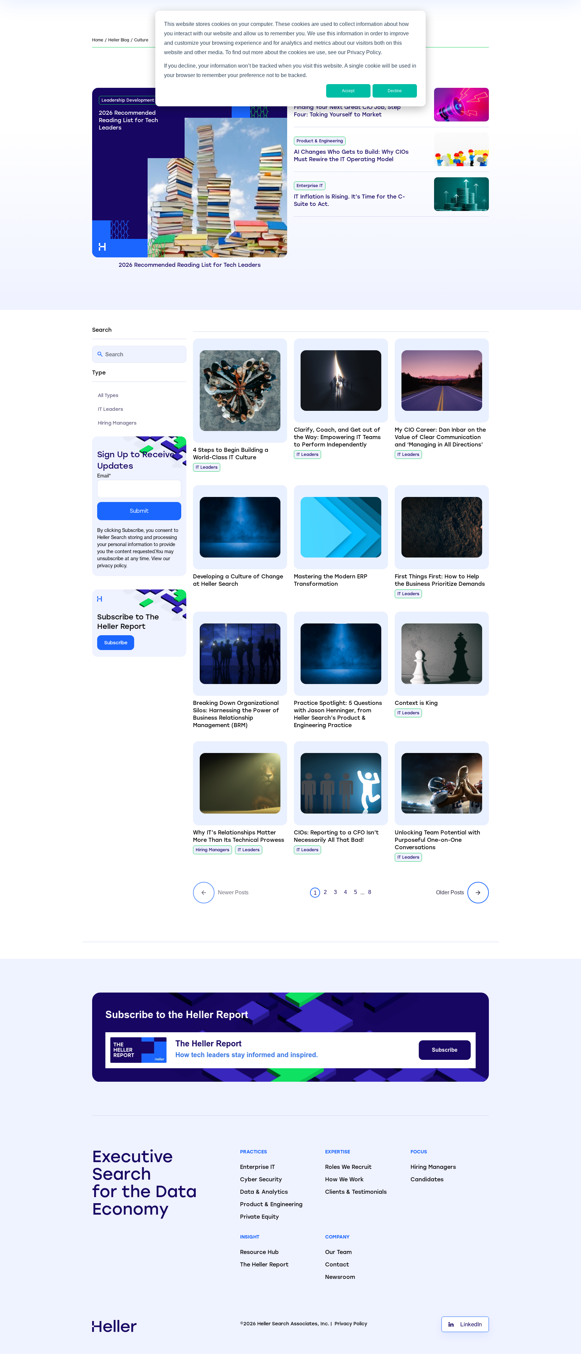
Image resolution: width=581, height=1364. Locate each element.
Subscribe (115, 643)
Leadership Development (128, 101)
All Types (108, 395)
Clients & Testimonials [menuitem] (356, 1192)
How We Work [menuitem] (344, 1180)
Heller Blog (118, 39)
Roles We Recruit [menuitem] (348, 1167)
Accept (348, 90)
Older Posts (450, 892)
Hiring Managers (117, 423)
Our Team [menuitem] (338, 1252)
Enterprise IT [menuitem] (257, 1167)
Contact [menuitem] (337, 1265)
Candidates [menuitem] (427, 1180)
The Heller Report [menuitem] (264, 1265)
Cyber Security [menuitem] (261, 1180)
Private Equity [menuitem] (259, 1217)
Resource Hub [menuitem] (259, 1252)
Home (97, 39)
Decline (395, 90)
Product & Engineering (320, 141)
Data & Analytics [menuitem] (264, 1192)
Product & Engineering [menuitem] (271, 1205)
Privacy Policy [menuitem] (351, 1324)
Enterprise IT (310, 186)
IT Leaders (110, 409)
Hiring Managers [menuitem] (433, 1167)
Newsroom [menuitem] (340, 1277)
